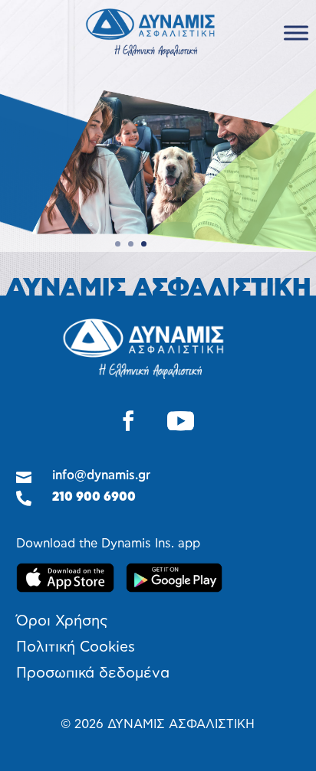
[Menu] (296, 32)
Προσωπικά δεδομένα (93, 673)
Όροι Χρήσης (62, 621)
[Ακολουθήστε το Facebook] (128, 421)
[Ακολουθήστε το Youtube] (181, 421)
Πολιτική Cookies (75, 647)
